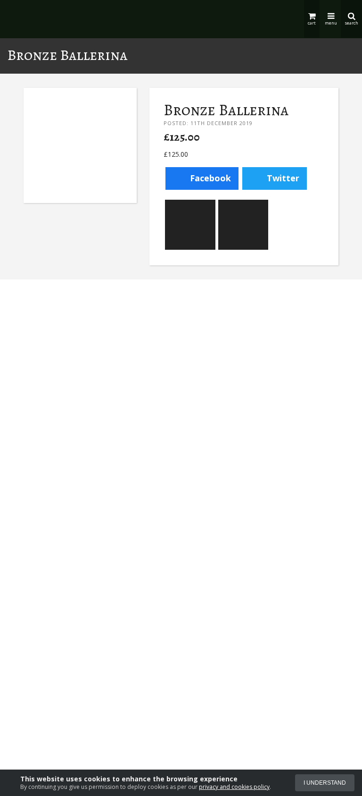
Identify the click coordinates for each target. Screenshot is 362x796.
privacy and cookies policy (234, 787)
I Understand (325, 782)
